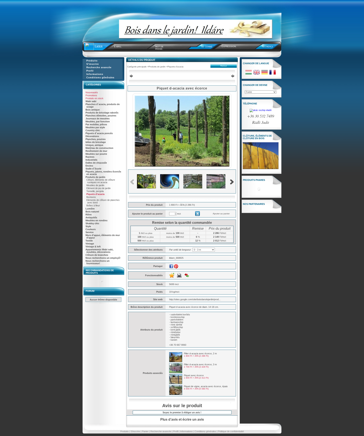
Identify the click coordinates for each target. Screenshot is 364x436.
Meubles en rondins (96, 220)
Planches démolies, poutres (101, 115)
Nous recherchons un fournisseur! (98, 262)
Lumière (90, 208)
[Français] (273, 74)
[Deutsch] (265, 74)
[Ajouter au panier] (196, 215)
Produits (124, 431)
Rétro (89, 214)
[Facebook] (171, 266)
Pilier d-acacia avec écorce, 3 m (200, 364)
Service (90, 232)
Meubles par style (95, 127)
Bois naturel (92, 211)
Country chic (93, 130)
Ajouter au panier (221, 213)
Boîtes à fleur (93, 205)
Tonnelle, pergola (95, 191)
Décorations (92, 136)
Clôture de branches (97, 255)
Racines (90, 157)
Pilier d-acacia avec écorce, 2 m (200, 353)
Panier (145, 431)
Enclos (89, 165)
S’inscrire (135, 431)
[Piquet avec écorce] (175, 383)
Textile (89, 240)
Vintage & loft (93, 246)
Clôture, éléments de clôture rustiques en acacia (100, 181)
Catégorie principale (137, 66)
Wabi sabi (91, 101)
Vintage (90, 243)
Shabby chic (92, 223)
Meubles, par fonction (98, 121)
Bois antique (93, 109)
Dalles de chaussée (96, 162)
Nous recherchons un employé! (103, 258)
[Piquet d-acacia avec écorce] (182, 165)
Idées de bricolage (96, 142)
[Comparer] (186, 275)
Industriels (91, 160)
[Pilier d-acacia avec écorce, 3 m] (175, 372)
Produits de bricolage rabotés (102, 112)
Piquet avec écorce (194, 375)
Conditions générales (205, 431)
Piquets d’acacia (95, 194)
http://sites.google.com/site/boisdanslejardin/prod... (195, 299)
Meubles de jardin (95, 185)
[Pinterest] (176, 266)
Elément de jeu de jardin (98, 188)
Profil (175, 431)
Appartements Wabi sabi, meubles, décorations (99, 250)
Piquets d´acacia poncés (99, 133)
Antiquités (91, 217)
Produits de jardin (95, 177)
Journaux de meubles (98, 118)
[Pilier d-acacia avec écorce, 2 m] (175, 361)
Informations (186, 431)
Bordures (91, 197)
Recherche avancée (160, 431)
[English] (257, 74)
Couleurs (91, 229)
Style (88, 226)
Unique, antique (94, 145)
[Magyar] (249, 74)
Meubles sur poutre (96, 154)
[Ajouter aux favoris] (171, 275)
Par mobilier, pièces (96, 124)
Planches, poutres (96, 139)
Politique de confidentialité (231, 431)
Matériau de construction (99, 148)
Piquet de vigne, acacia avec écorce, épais (206, 386)
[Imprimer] (179, 275)
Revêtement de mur (96, 151)
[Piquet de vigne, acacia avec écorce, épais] (175, 394)
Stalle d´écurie (93, 168)
